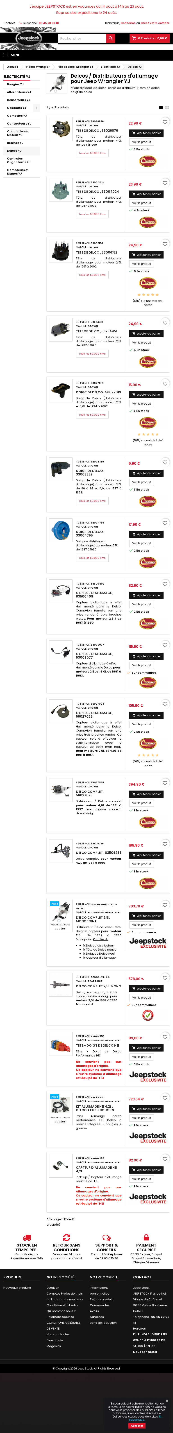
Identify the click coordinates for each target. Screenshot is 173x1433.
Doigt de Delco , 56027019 (98, 392)
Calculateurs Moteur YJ (17, 133)
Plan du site (55, 1340)
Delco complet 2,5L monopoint (93, 919)
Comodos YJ (17, 116)
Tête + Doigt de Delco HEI (97, 1045)
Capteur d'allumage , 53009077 (94, 656)
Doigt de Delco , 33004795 (90, 534)
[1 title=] (139, 295)
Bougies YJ (15, 84)
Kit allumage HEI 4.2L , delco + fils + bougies (95, 1108)
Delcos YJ (14, 151)
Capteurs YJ (16, 108)
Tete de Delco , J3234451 (96, 331)
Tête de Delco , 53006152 (96, 252)
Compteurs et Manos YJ (18, 172)
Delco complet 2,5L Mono (98, 986)
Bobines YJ (15, 143)
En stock (142, 149)
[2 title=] (144, 295)
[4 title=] (153, 295)
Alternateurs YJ (19, 92)
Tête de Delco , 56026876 (97, 130)
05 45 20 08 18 (49, 23)
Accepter (137, 1425)
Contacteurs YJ (19, 123)
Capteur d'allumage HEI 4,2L (96, 1169)
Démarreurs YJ (18, 100)
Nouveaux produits (17, 1288)
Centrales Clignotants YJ (18, 160)
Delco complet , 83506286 (98, 852)
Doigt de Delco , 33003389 (90, 473)
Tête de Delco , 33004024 (97, 191)
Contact (9, 23)
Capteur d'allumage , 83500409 (94, 595)
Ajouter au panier (146, 133)
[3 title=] (148, 295)
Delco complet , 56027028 (90, 793)
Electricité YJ (16, 76)
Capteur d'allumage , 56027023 (94, 715)
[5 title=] (157, 295)
